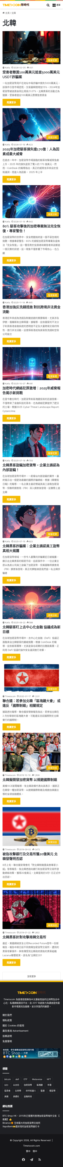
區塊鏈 (40, 1085)
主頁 (7, 13)
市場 (49, 1085)
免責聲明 (7, 1041)
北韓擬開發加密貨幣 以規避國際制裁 (30, 780)
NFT (49, 1079)
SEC (6, 1085)
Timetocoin (10, 696)
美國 (6, 1096)
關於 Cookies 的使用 (13, 1025)
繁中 (28, 1151)
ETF (25, 1079)
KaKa (7, 67)
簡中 (35, 1151)
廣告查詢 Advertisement (16, 1030)
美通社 (16, 1096)
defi (17, 1079)
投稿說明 (7, 1036)
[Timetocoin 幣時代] (16, 4)
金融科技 (28, 1096)
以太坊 (16, 1085)
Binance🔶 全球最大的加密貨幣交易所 (21, 1122)
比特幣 (18, 1090)
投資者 (7, 1090)
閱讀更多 (11, 102)
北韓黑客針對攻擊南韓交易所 (24, 937)
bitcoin (7, 1079)
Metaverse (37, 1079)
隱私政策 (7, 1020)
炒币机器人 (31, 1090)
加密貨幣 (28, 1085)
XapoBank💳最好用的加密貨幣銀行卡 (21, 1126)
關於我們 (7, 1015)
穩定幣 (52, 1090)
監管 (43, 1090)
